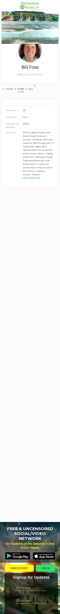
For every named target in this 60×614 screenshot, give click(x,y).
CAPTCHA (31, 608)
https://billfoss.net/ (31, 178)
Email (31, 595)
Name (31, 582)
